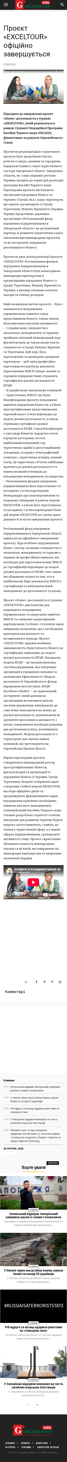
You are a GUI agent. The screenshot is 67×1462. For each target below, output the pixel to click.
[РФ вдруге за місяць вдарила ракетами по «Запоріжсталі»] (33, 1306)
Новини (33, 1210)
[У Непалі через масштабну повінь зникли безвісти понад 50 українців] (33, 1249)
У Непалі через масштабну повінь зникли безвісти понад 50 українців (33, 1272)
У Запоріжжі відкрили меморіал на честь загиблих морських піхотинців (33, 1385)
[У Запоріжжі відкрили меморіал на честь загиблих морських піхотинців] (33, 1363)
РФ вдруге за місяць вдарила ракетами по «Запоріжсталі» (33, 1329)
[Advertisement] (33, 944)
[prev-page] (28, 1405)
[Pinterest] (52, 981)
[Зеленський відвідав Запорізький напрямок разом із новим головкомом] (33, 1192)
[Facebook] (36, 981)
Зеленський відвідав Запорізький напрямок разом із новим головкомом (33, 1215)
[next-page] (37, 1405)
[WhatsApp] (60, 981)
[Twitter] (44, 981)
